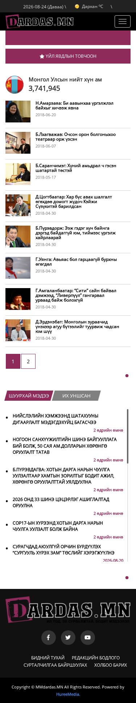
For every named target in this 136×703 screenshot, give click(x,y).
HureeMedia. (68, 694)
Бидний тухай (48, 658)
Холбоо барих (110, 665)
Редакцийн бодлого (96, 658)
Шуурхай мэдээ (29, 395)
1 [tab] (127, 376)
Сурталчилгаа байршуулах (55, 665)
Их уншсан (76, 395)
